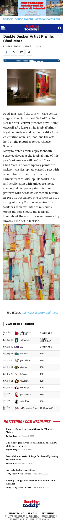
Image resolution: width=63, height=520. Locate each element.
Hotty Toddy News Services (18, 474)
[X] (14, 52)
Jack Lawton (13, 46)
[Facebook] (6, 52)
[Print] (29, 52)
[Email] (21, 52)
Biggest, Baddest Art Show (21, 469)
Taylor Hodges (13, 436)
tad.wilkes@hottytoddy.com (39, 312)
